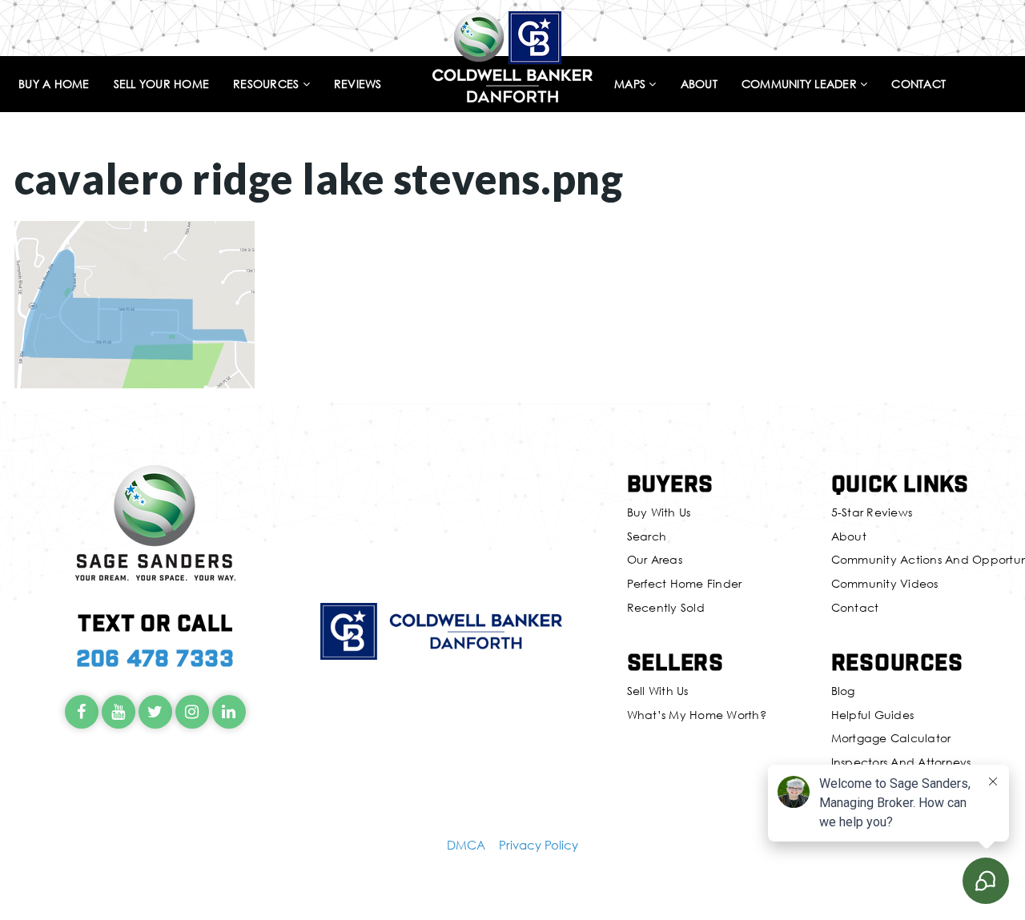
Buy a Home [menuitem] (54, 84)
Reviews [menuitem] (358, 84)
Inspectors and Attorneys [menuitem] (901, 762)
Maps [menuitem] (631, 84)
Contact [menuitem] (918, 84)
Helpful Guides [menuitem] (872, 714)
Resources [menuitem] (268, 84)
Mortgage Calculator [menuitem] (891, 738)
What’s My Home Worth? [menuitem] (696, 714)
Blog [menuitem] (843, 690)
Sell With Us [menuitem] (658, 690)
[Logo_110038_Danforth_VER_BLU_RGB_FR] (512, 54)
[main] (512, 194)
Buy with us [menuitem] (659, 512)
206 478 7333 (155, 657)
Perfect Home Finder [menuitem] (684, 583)
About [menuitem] (699, 84)
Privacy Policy (538, 845)
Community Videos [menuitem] (885, 583)
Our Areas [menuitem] (654, 559)
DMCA (466, 845)
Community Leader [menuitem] (801, 84)
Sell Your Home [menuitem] (162, 84)
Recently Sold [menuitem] (666, 607)
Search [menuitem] (647, 536)
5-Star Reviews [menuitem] (872, 512)
